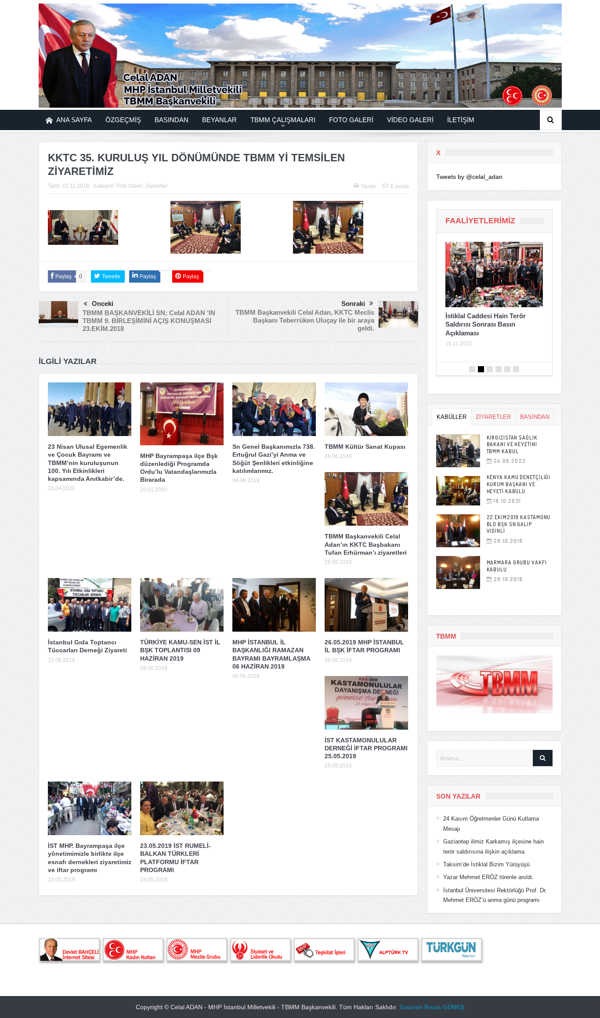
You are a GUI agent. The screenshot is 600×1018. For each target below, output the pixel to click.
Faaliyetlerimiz (480, 220)
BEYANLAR (219, 120)
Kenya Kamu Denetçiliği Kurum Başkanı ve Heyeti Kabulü (519, 484)
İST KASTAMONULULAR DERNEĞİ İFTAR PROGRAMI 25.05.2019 (366, 748)
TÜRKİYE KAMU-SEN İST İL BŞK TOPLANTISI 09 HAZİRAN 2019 (180, 650)
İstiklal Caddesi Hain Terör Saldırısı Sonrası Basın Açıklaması (485, 324)
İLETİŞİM (460, 120)
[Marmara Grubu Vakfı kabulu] (458, 572)
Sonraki (353, 303)
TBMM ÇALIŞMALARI (282, 120)
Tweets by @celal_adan (469, 176)
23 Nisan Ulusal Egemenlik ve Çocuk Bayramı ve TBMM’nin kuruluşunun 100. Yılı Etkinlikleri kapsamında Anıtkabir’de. (87, 462)
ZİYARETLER (493, 417)
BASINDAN (171, 120)
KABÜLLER (451, 417)
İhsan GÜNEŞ (444, 1007)
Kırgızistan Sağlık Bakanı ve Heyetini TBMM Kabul (512, 444)
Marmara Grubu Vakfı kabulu (517, 566)
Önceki (102, 303)
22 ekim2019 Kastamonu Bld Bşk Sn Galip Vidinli (519, 524)
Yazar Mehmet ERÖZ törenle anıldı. (488, 877)
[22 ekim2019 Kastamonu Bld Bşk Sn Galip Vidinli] (458, 530)
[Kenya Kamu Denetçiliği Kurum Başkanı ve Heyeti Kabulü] (458, 490)
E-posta (399, 186)
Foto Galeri (129, 186)
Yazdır (368, 186)
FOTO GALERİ (351, 120)
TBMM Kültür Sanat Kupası (365, 446)
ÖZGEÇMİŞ (123, 120)
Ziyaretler (156, 186)
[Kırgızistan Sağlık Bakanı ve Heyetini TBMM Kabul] (458, 450)
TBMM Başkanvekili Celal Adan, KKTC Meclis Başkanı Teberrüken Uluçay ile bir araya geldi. (304, 320)
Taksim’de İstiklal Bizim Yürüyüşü (486, 864)
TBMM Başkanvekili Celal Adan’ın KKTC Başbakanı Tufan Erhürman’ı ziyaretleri (366, 544)
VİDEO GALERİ (410, 120)
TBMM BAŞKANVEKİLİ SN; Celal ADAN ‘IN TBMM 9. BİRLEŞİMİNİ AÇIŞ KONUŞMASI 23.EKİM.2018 (149, 320)
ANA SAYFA (74, 120)
